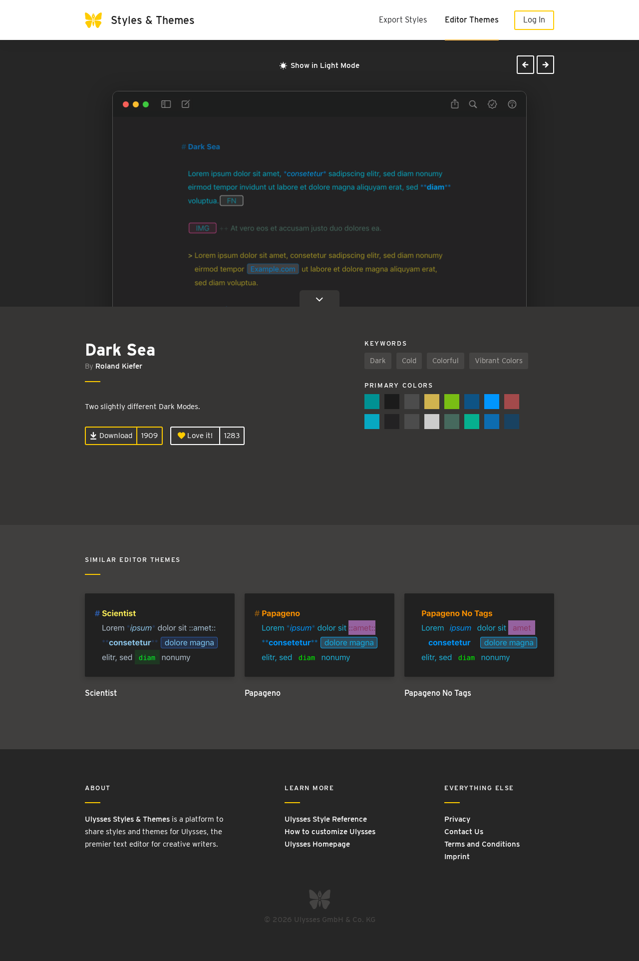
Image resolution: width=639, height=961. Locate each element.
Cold (409, 360)
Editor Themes (472, 19)
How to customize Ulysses (330, 831)
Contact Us (463, 831)
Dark (378, 360)
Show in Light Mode (324, 65)
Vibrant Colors (499, 360)
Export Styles (403, 19)
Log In (534, 19)
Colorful (445, 360)
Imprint (457, 856)
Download (114, 435)
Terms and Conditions (482, 844)
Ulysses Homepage (317, 844)
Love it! (199, 435)
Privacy (457, 819)
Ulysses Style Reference (326, 819)
